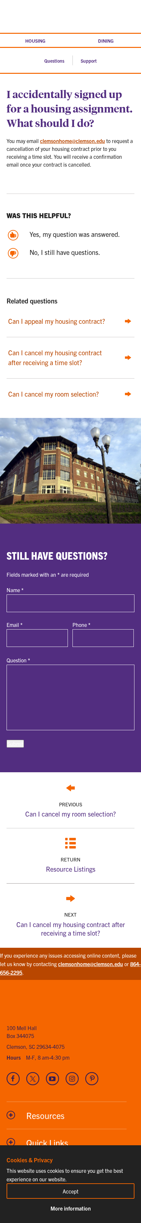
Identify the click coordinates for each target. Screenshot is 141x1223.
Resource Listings (70, 864)
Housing (35, 41)
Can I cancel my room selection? (70, 809)
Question (18, 660)
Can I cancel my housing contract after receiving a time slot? (70, 924)
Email (15, 624)
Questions (54, 61)
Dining (105, 41)
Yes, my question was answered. (75, 234)
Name (15, 590)
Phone (81, 624)
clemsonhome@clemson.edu (72, 140)
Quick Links (47, 1142)
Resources (45, 1115)
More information (70, 1208)
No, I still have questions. (65, 252)
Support (89, 61)
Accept (70, 1191)
